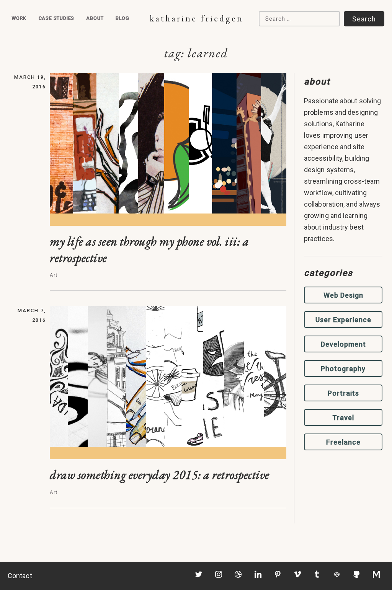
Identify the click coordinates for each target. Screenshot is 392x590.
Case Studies (57, 18)
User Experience (343, 320)
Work (18, 18)
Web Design (343, 295)
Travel (343, 418)
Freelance (343, 442)
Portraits (343, 393)
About (94, 18)
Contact (20, 576)
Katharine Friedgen (196, 18)
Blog (122, 18)
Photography (343, 369)
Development (343, 344)
